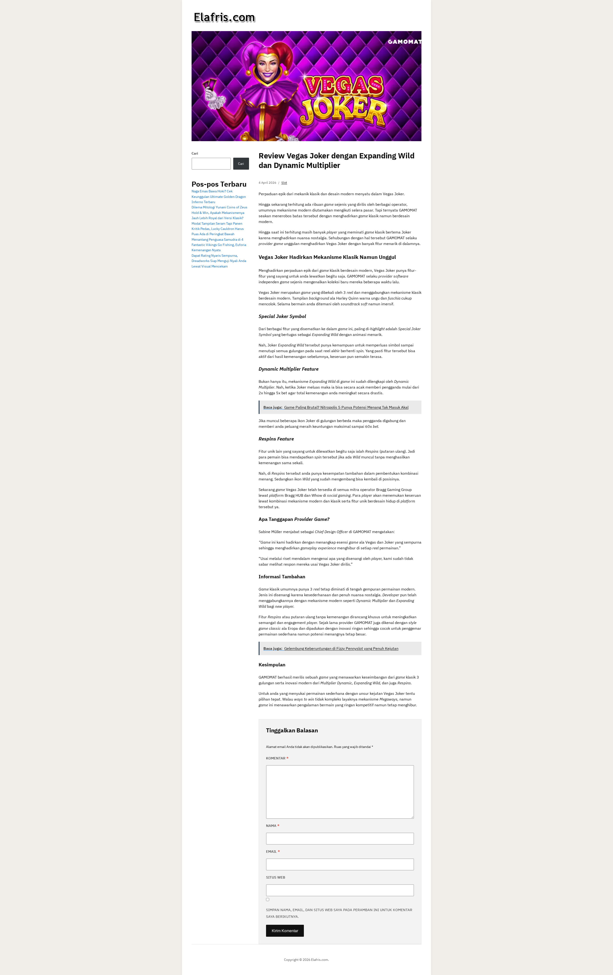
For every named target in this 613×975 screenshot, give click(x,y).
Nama (272, 825)
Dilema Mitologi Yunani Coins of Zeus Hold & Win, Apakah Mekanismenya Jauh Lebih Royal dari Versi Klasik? (219, 212)
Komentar (277, 758)
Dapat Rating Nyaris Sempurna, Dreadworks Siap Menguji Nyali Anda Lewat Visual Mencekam (219, 260)
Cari (195, 153)
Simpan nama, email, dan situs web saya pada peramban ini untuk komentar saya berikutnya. (339, 913)
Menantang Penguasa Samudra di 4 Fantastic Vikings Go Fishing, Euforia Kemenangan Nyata (219, 244)
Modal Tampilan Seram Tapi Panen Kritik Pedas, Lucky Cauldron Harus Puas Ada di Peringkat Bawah (218, 228)
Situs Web (275, 877)
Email (273, 851)
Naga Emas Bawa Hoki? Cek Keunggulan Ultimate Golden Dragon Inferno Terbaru (219, 196)
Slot (284, 183)
